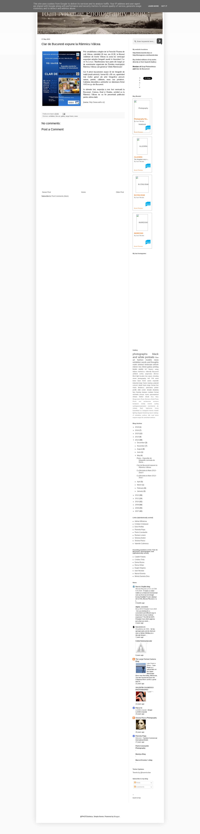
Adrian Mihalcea (141, 521)
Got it (164, 6)
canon (149, 381)
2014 (137, 437)
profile (135, 390)
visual (147, 396)
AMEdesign (87, 84)
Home (83, 192)
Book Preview (138, 132)
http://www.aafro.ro (96, 102)
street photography (139, 378)
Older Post (120, 192)
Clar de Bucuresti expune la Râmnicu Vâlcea (147, 466)
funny (157, 408)
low (146, 376)
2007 (137, 511)
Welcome (139, 738)
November (141, 446)
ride (149, 415)
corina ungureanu (145, 374)
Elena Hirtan (139, 565)
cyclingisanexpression (139, 406)
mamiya (150, 383)
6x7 (146, 369)
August (140, 449)
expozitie (156, 381)
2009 (137, 505)
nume (147, 394)
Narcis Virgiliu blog (143, 587)
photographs (140, 354)
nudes (135, 365)
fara (134, 392)
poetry (141, 369)
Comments (140, 787)
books (135, 369)
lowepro (144, 392)
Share (139, 82)
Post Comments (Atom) (60, 196)
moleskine (138, 415)
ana (140, 401)
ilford (134, 376)
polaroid (156, 383)
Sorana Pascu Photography (146, 718)
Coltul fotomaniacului (144, 641)
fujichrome (149, 408)
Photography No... (141, 119)
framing (138, 392)
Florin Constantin (141, 532)
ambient (135, 374)
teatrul (141, 396)
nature (150, 376)
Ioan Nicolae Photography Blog (93, 13)
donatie (149, 390)
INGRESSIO (138, 233)
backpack (136, 403)
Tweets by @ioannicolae (142, 773)
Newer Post (46, 192)
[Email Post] (64, 114)
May (139, 455)
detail (140, 385)
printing (156, 367)
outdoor (144, 415)
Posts (138, 783)
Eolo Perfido (139, 527)
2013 (137, 440)
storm (157, 415)
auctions (156, 401)
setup (157, 369)
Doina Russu (139, 562)
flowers (151, 369)
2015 (137, 433)
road (152, 415)
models (149, 360)
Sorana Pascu (140, 541)
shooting (156, 376)
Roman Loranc (140, 535)
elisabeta (156, 390)
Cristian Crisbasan (141, 524)
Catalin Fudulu (140, 557)
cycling (156, 403)
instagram (145, 410)
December (141, 443)
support (135, 417)
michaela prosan (138, 394)
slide (139, 390)
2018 (137, 427)
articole (156, 365)
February (140, 488)
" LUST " (150, 692)
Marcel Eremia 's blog (144, 760)
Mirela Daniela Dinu (142, 576)
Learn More (153, 6)
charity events (146, 403)
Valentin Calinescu (142, 543)
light (137, 376)
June (139, 452)
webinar (152, 417)
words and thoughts (150, 362)
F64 (152, 378)
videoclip (148, 371)
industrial (136, 383)
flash (141, 408)
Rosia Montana (145, 399)
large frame (69, 116)
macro (151, 413)
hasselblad (136, 410)
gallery (63, 116)
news (76, 116)
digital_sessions (142, 607)
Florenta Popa (140, 530)
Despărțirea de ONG (143, 629)
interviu (151, 410)
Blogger (117, 816)
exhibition (52, 116)
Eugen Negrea (140, 568)
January (140, 491)
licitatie (156, 410)
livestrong (146, 413)
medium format (153, 392)
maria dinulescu (138, 387)
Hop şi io (139, 708)
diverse (156, 374)
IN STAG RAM (139, 195)
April (139, 482)
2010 (137, 502)
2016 (137, 430)
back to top (137, 798)
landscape (148, 365)
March (139, 485)
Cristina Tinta (139, 560)
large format (151, 385)
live (157, 385)
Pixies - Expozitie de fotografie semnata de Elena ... (146, 460)
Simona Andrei (140, 538)
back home (142, 381)
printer (156, 387)
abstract (141, 365)
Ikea (152, 396)
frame (145, 385)
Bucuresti (155, 371)
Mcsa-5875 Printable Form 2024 (146, 609)
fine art (58, 116)
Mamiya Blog (141, 754)
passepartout (154, 394)
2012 (137, 495)
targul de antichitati (144, 417)
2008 (137, 508)
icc (141, 410)
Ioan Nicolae (139, 571)
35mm (144, 367)
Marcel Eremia (140, 574)
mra (140, 367)
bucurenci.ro (140, 627)
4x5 (148, 378)
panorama (149, 387)
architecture (147, 401)
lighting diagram (138, 413)
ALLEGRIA (138, 157)
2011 (137, 498)
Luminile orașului (141, 710)
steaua (135, 396)
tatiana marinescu (139, 371)
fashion (140, 360)
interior (135, 367)
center (144, 390)
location (142, 376)
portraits (149, 357)
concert (135, 385)
